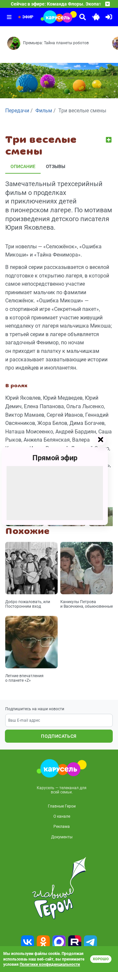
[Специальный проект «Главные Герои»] (59, 888)
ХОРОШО (101, 959)
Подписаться (58, 736)
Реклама (61, 826)
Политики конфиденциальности (50, 964)
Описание (22, 166)
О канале (61, 816)
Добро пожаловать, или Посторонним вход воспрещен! (27, 604)
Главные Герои (62, 806)
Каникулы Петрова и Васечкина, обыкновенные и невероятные (86, 604)
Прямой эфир (54, 457)
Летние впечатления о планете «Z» (24, 678)
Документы (61, 837)
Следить (109, 139)
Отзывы (55, 166)
